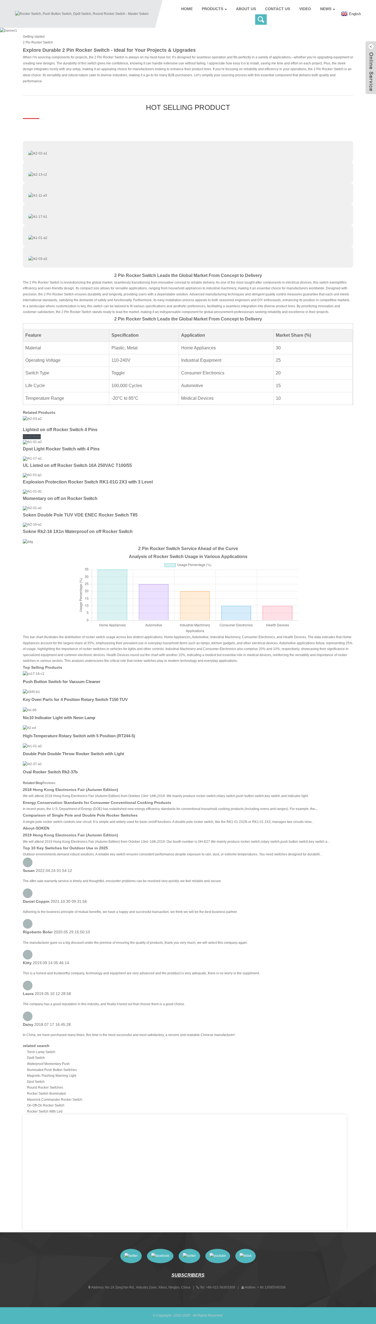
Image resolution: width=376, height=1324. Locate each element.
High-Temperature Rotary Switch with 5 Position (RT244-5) (79, 735)
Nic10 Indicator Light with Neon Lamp (59, 717)
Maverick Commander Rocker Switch (54, 1100)
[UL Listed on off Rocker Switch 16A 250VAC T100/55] (32, 458)
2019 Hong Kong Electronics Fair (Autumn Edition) (70, 835)
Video (305, 9)
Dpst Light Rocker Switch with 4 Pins (61, 449)
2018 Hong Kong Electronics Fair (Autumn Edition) (70, 789)
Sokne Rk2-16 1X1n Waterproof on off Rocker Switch (78, 531)
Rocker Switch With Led (44, 1111)
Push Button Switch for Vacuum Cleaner (61, 681)
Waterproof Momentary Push (48, 1064)
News (325, 9)
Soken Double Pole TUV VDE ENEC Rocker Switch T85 (80, 515)
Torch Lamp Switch (41, 1052)
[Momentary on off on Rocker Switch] (32, 491)
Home (187, 9)
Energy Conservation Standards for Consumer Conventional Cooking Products (97, 802)
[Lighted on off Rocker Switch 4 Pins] (32, 419)
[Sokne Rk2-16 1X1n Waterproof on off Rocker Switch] (32, 524)
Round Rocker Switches (45, 1087)
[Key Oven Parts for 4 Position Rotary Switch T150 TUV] (31, 692)
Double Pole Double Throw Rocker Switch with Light (73, 753)
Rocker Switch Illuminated (46, 1093)
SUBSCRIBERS (188, 1275)
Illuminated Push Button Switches (52, 1070)
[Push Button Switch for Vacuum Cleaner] (33, 674)
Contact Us (277, 9)
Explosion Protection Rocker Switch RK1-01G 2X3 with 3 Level (88, 482)
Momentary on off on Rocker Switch (60, 498)
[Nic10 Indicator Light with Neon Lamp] (30, 710)
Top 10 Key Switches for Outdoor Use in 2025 (65, 848)
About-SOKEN (36, 828)
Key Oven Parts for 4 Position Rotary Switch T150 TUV (75, 699)
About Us (246, 9)
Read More (31, 437)
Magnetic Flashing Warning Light (51, 1076)
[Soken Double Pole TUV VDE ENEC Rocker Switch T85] (32, 508)
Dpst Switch (36, 1082)
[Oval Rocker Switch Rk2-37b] (32, 764)
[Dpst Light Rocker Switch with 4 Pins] (32, 442)
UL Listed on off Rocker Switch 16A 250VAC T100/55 (77, 465)
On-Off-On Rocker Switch (45, 1105)
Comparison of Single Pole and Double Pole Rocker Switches (80, 815)
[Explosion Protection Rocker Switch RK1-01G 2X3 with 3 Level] (32, 475)
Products (212, 9)
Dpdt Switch (36, 1058)
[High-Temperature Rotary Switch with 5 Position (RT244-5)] (29, 728)
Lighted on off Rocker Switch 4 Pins (60, 429)
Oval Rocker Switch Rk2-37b (50, 772)
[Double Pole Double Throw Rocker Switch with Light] (32, 746)
